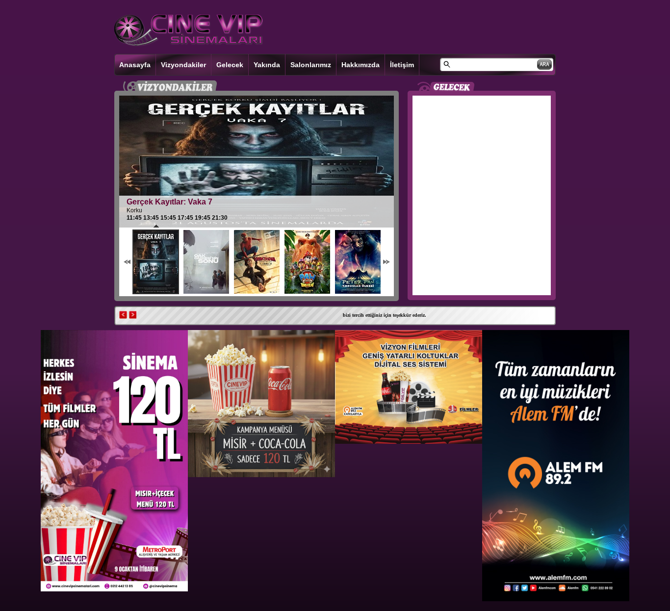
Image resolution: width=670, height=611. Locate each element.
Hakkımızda (360, 65)
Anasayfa (135, 65)
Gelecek (229, 65)
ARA (544, 64)
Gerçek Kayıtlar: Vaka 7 (169, 202)
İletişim (402, 65)
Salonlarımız (310, 65)
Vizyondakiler (183, 65)
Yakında (267, 65)
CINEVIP (188, 30)
